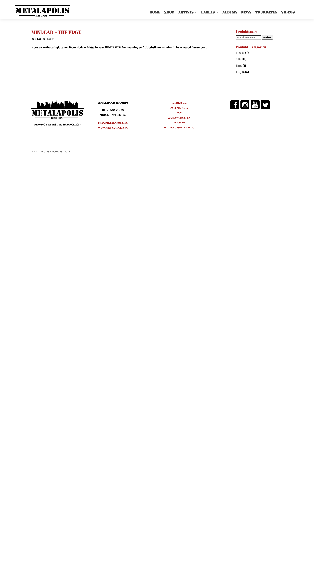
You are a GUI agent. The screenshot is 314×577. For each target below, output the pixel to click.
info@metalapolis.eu (113, 122)
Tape (239, 66)
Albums (229, 12)
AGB (179, 112)
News (246, 12)
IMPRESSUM (179, 102)
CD (238, 59)
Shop (169, 12)
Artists (186, 12)
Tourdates (266, 12)
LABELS (208, 12)
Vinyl (239, 72)
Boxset (240, 53)
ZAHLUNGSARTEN (179, 117)
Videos (288, 12)
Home (155, 12)
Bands (50, 38)
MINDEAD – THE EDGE (56, 32)
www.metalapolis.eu (113, 127)
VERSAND (179, 122)
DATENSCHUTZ (179, 107)
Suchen (267, 37)
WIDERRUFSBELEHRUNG (179, 127)
